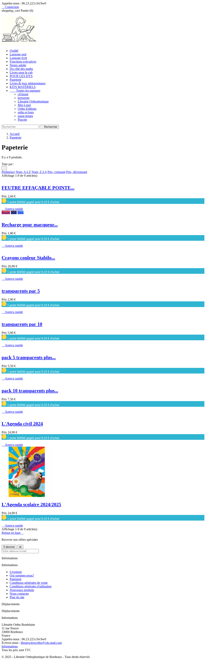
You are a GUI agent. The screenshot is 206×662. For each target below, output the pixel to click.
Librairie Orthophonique (33, 101)
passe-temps (25, 116)
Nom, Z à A (39, 172)
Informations (10, 646)
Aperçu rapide (12, 209)
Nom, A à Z (23, 172)
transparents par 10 (22, 324)
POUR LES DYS (21, 76)
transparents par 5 (21, 291)
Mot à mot (24, 105)
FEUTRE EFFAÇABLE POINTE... (38, 187)
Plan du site (17, 597)
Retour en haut (13, 532)
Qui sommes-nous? (22, 575)
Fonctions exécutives (23, 61)
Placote (22, 119)
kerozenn (23, 98)
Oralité (14, 50)
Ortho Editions (27, 108)
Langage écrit (18, 58)
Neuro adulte (18, 65)
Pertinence (8, 172)
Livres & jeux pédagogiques (27, 83)
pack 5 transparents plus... (29, 357)
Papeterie (15, 79)
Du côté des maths (21, 69)
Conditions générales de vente (29, 582)
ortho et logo (26, 112)
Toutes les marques (25, 90)
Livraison (16, 572)
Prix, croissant (56, 172)
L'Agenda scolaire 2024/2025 (31, 504)
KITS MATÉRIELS (23, 87)
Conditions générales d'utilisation (31, 586)
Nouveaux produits (22, 590)
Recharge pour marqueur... (30, 224)
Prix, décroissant (76, 172)
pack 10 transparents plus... (30, 390)
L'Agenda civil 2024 (22, 423)
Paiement (15, 579)
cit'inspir (23, 94)
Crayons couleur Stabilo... (28, 257)
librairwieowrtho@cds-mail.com (41, 642)
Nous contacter (19, 593)
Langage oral (18, 54)
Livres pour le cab (21, 72)
